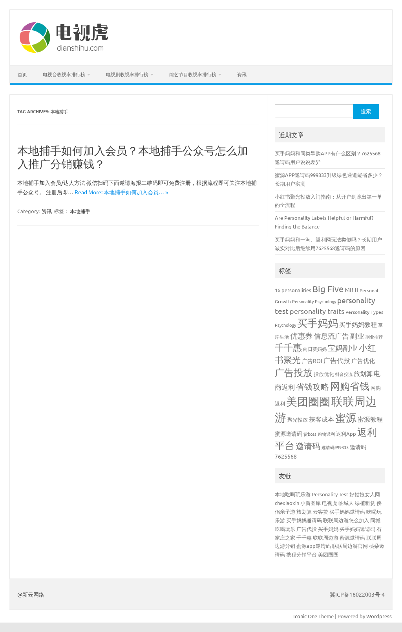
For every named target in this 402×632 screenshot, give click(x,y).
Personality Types (364, 312)
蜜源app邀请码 (313, 545)
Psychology (285, 325)
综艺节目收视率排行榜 (192, 74)
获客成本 (321, 419)
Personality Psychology (314, 301)
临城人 (346, 502)
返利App (346, 433)
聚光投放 (297, 419)
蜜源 (345, 417)
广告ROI (312, 360)
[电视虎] (64, 51)
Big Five (328, 289)
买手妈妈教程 (358, 324)
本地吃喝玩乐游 (293, 494)
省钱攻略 (312, 386)
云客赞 (320, 511)
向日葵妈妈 (315, 349)
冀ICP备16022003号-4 (357, 594)
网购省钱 (349, 386)
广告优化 (363, 360)
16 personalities (293, 290)
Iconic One (305, 616)
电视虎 (329, 502)
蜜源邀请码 (288, 433)
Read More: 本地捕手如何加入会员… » (121, 191)
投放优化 (324, 373)
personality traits (317, 311)
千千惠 (288, 347)
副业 (357, 336)
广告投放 (293, 372)
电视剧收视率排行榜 (127, 74)
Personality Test (330, 494)
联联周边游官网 (350, 545)
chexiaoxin (287, 502)
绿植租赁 (365, 502)
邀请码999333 (335, 447)
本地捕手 (80, 211)
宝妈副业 (343, 347)
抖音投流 (344, 374)
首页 (22, 74)
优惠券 (301, 335)
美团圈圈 (308, 401)
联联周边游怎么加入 (346, 520)
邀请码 (308, 445)
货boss (309, 434)
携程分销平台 (301, 554)
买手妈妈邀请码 (347, 511)
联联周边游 (325, 537)
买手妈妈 (317, 323)
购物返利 (326, 434)
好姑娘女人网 (364, 494)
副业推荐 (374, 337)
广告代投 (336, 360)
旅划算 (363, 373)
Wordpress (379, 616)
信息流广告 (331, 336)
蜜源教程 (370, 419)
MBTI (351, 289)
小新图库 (310, 502)
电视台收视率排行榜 (64, 74)
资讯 (242, 74)
